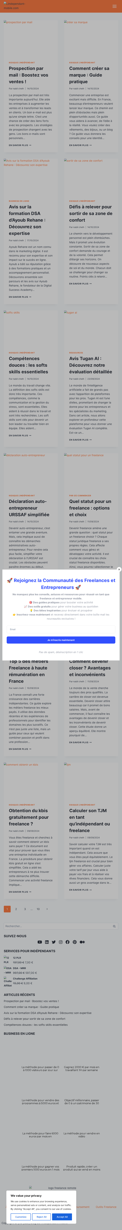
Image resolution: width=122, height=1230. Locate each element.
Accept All (62, 1216)
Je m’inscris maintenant (61, 640)
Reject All (41, 1216)
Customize (20, 1216)
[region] (41, 1207)
